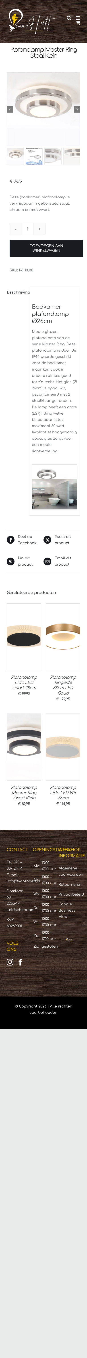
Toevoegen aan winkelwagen (46, 248)
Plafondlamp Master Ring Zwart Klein (24, 792)
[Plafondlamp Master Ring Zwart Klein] (24, 747)
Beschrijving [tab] (16, 292)
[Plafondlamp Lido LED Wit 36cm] (63, 747)
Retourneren (70, 885)
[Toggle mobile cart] (78, 22)
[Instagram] (10, 962)
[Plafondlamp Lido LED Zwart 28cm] (24, 636)
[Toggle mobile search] (69, 18)
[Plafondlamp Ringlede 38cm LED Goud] (63, 636)
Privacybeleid (71, 894)
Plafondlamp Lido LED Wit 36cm (63, 792)
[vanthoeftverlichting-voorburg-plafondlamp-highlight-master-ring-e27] (43, 109)
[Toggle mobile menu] (78, 18)
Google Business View (67, 910)
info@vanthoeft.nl (23, 881)
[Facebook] (20, 962)
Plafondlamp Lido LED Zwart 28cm (24, 682)
